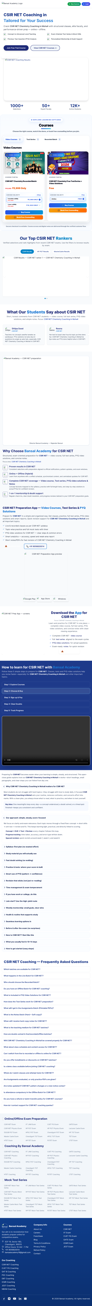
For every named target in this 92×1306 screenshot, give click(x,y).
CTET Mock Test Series (77, 1211)
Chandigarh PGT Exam (55, 1132)
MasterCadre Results (62, 251)
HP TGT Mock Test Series (78, 1198)
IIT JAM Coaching (32, 1152)
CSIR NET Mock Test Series (11, 1187)
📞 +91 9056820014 (35, 546)
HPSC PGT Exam (32, 1132)
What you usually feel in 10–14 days (21, 942)
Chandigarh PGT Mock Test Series (55, 1199)
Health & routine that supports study (22, 914)
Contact (37, 1253)
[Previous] (4, 276)
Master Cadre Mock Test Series (13, 1205)
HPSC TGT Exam (53, 1136)
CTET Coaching (74, 1174)
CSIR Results (27, 251)
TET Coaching (74, 1168)
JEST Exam (68, 1246)
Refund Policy (39, 1250)
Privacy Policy (40, 1246)
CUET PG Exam (53, 1124)
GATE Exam (73, 1124)
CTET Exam (73, 1140)
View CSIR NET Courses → (45, 48)
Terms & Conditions (42, 1243)
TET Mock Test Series (77, 1204)
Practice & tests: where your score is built (24, 867)
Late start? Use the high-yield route (21, 901)
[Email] (25, 1299)
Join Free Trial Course (16, 48)
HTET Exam (8, 1140)
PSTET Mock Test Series (56, 1211)
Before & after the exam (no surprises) (23, 928)
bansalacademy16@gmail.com (18, 1252)
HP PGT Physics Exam (55, 1128)
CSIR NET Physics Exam (13, 1128)
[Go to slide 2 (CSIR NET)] (46, 298)
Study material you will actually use (21, 853)
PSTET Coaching (53, 1174)
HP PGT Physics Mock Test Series (55, 1193)
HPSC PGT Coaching (33, 1162)
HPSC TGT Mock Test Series (55, 1205)
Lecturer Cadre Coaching (78, 1156)
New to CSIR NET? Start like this (20, 935)
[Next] (87, 276)
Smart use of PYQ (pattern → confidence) (24, 874)
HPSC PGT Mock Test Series (34, 1199)
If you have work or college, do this (21, 894)
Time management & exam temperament (24, 887)
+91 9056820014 (12, 1250)
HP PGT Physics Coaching (53, 1157)
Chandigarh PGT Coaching (53, 1163)
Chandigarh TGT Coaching (32, 1169)
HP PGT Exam (31, 1128)
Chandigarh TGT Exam (34, 1136)
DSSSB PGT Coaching (12, 1162)
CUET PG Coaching (54, 1152)
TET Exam (72, 1136)
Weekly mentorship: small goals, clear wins (25, 908)
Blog (35, 1240)
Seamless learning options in (18, 921)
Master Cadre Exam (11, 1136)
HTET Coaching (9, 1174)
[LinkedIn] (20, 1299)
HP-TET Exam (31, 1140)
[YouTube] (15, 1299)
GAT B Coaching (9, 1271)
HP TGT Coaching (75, 1162)
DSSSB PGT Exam (10, 1132)
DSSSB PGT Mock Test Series (12, 1199)
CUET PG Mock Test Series (54, 1187)
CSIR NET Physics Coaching (10, 1157)
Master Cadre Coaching (12, 1168)
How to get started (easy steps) (20, 948)
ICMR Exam (68, 1243)
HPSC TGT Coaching (55, 1168)
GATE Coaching (74, 1152)
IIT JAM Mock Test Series (35, 1185)
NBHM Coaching (9, 1289)
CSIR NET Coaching (11, 1152)
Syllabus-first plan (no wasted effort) (22, 847)
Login (87, 4)
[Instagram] (9, 1299)
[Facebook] (4, 1299)
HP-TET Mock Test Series (35, 1211)
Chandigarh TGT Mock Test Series (34, 1205)
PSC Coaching (8, 1275)
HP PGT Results (43, 251)
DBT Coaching (8, 1278)
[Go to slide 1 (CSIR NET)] (45, 298)
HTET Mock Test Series (12, 1211)
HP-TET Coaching (32, 1174)
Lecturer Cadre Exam (77, 1128)
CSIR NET (68, 1229)
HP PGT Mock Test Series (35, 1192)
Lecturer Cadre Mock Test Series (77, 1193)
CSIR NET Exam (10, 1124)
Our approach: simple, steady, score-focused (26, 818)
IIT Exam (67, 1232)
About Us (38, 1229)
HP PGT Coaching (32, 1156)
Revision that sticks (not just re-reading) (24, 881)
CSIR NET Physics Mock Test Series (13, 1193)
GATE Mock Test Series (77, 1185)
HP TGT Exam (74, 1132)
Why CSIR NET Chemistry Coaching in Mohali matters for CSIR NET (35, 786)
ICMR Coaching (8, 1282)
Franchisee (38, 1236)
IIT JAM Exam (31, 1124)
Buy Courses (75, 4)
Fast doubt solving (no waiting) (19, 860)
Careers (37, 1232)
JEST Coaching (8, 1285)
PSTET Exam (52, 1140)
